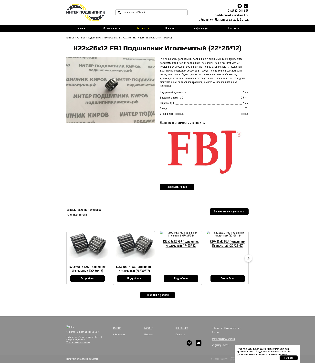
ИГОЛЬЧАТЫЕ (110, 37)
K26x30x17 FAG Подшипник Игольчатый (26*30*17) (134, 269)
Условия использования (78, 342)
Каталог (141, 28)
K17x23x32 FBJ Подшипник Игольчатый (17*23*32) (181, 243)
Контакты (233, 28)
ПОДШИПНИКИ (94, 37)
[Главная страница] (85, 13)
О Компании (110, 28)
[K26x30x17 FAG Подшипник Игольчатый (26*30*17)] (134, 246)
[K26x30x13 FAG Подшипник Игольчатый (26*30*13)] (87, 246)
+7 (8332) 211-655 (237, 11)
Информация (201, 28)
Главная (80, 28)
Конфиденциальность (77, 339)
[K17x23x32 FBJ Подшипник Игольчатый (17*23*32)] (181, 234)
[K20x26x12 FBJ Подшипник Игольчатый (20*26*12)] (227, 234)
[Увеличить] (110, 90)
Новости (170, 28)
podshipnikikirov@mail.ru (232, 15)
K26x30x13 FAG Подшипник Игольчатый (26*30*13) (87, 269)
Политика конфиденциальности (82, 359)
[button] (248, 258)
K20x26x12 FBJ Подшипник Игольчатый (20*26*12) (227, 243)
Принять (288, 357)
